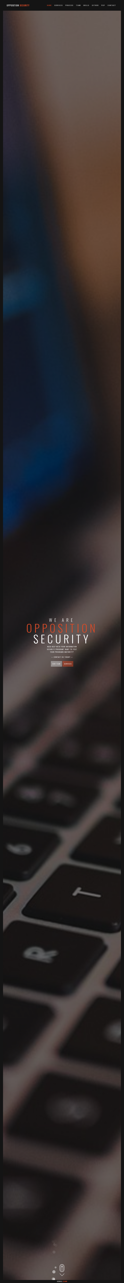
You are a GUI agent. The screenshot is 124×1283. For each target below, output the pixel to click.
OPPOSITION (18, 5)
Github (95, 5)
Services (58, 5)
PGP (103, 5)
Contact (112, 5)
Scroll (62, 1281)
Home (49, 5)
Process (69, 5)
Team (78, 5)
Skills (86, 5)
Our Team (56, 664)
